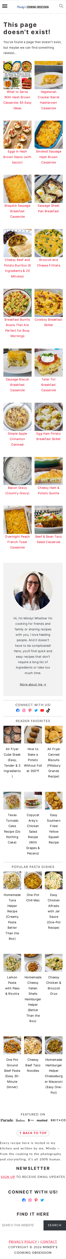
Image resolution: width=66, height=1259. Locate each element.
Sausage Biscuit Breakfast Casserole (17, 385)
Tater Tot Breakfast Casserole (48, 385)
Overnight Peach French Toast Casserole (17, 542)
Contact (48, 1241)
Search (55, 1225)
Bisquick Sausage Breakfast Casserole (17, 211)
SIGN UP (8, 1177)
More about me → (33, 684)
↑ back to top (33, 1133)
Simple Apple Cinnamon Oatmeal (17, 439)
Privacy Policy (23, 1241)
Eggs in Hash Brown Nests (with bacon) (17, 157)
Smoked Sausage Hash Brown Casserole (48, 157)
